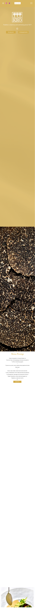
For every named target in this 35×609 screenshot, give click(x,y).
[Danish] (5, 3)
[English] (9, 3)
